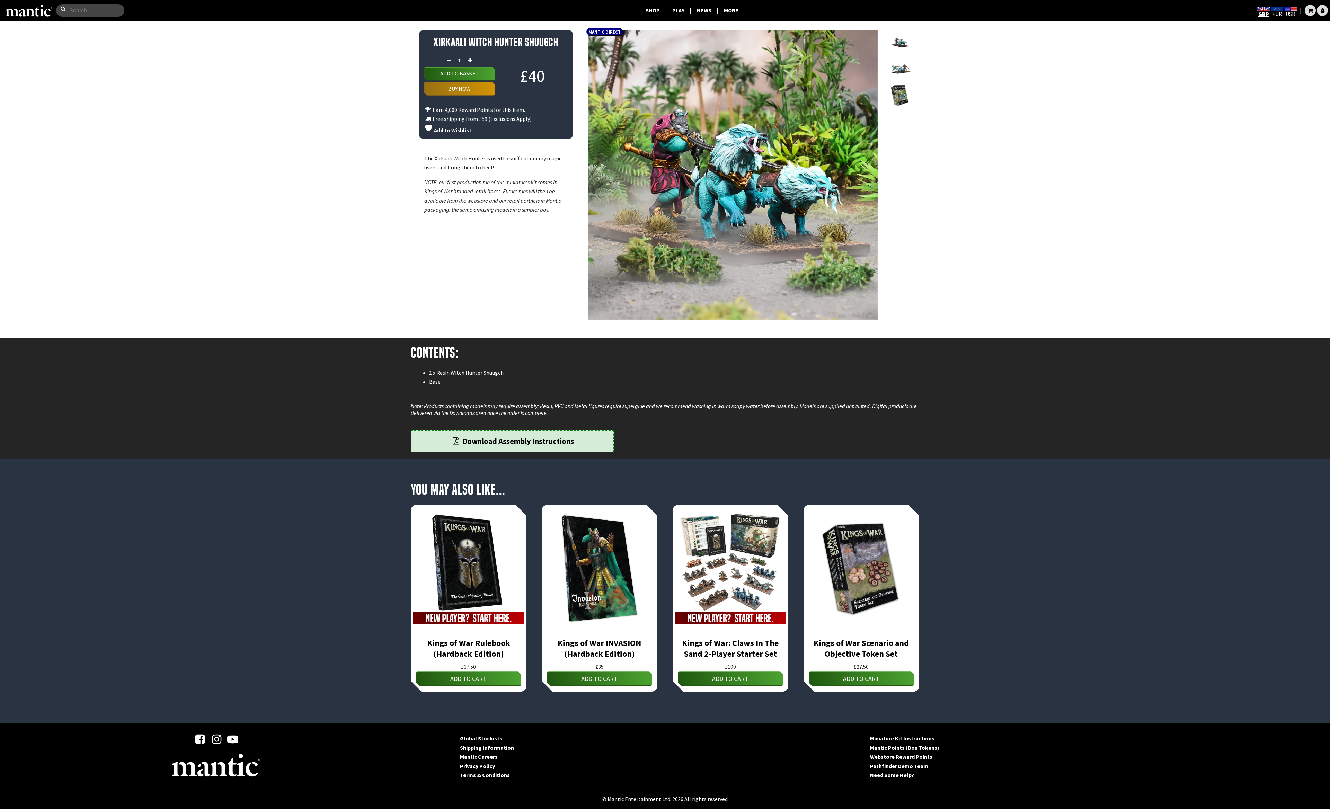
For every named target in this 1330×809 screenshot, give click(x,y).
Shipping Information (487, 747)
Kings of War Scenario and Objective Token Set (861, 648)
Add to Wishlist (452, 130)
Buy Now (459, 88)
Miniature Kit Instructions (902, 738)
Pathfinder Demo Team (899, 766)
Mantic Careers (479, 756)
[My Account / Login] (1322, 10)
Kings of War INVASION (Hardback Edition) (599, 648)
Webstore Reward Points (901, 756)
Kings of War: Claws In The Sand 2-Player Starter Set (730, 648)
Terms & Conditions (485, 775)
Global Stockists (481, 738)
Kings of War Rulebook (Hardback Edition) (468, 648)
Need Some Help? (892, 775)
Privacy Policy (477, 766)
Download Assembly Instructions (517, 441)
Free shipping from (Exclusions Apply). (482, 118)
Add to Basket (459, 73)
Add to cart (468, 679)
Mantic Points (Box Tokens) (904, 747)
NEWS (704, 10)
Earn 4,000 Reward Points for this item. (478, 109)
